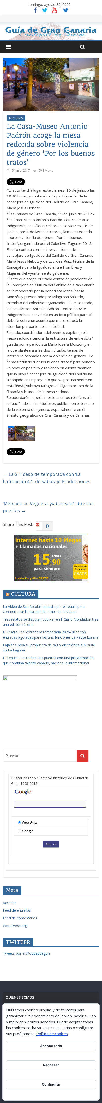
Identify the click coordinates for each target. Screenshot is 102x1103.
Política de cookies (52, 1033)
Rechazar (51, 1065)
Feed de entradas (17, 910)
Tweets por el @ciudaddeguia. (27, 953)
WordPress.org (15, 925)
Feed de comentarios (20, 918)
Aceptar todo (51, 1046)
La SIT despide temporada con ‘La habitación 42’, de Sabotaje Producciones (46, 477)
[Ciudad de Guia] (51, 31)
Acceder (9, 902)
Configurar (51, 1084)
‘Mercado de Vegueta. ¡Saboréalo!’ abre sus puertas (48, 506)
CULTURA (23, 594)
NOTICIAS (16, 118)
